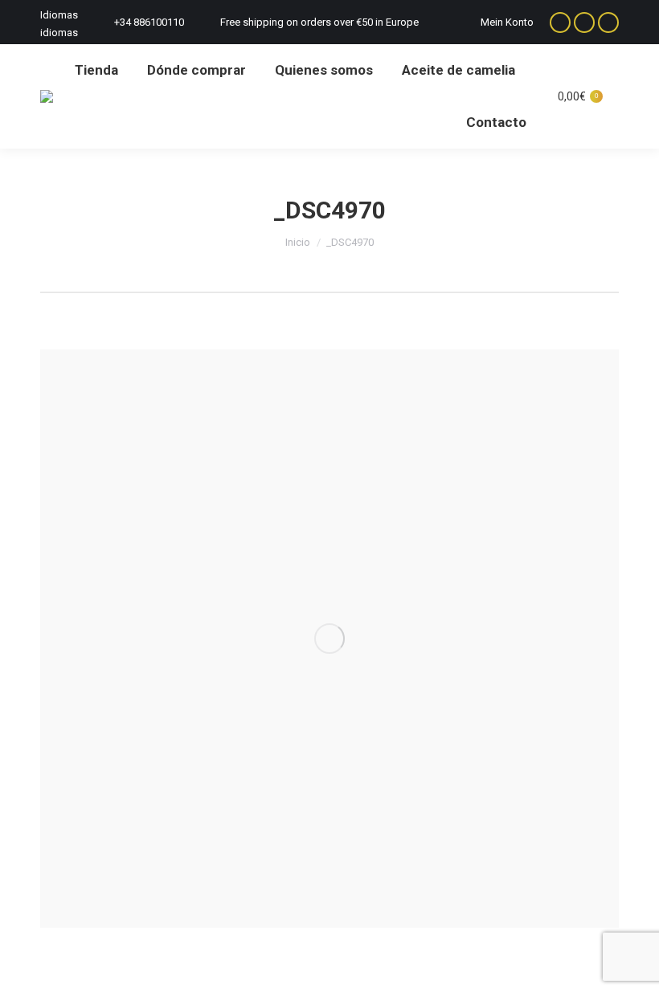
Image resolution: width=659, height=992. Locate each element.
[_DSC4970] (329, 638)
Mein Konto (507, 22)
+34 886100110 (149, 22)
